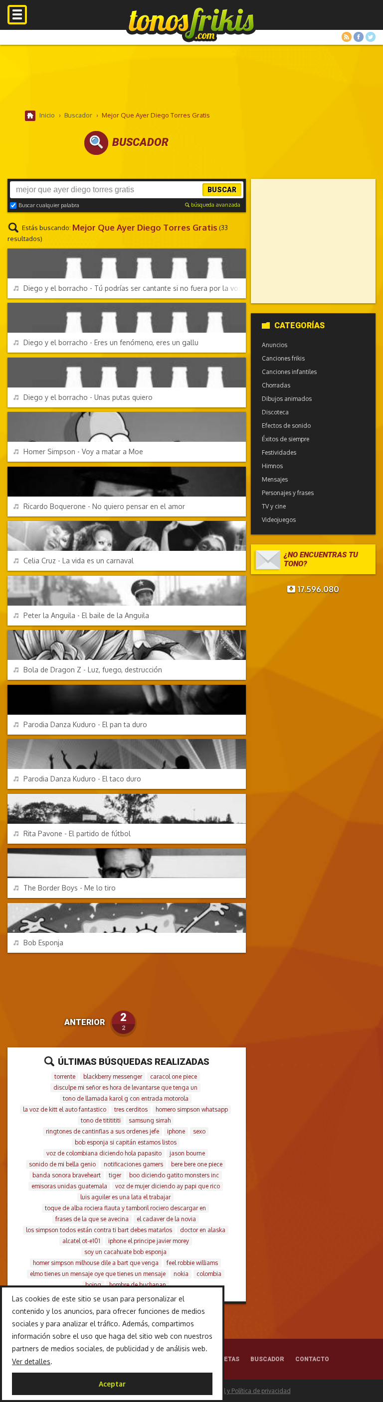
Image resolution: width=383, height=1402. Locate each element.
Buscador (267, 1359)
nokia (181, 1273)
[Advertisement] (191, 77)
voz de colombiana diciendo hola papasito (104, 1153)
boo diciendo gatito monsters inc (174, 1175)
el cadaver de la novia (166, 1219)
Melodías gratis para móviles (191, 23)
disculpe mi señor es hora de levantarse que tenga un (125, 1087)
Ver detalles (31, 1361)
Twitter (371, 37)
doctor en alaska (202, 1230)
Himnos (272, 466)
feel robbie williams (192, 1263)
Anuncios (274, 345)
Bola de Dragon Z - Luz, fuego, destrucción (92, 669)
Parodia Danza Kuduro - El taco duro (82, 778)
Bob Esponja (43, 942)
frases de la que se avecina (92, 1219)
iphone (176, 1131)
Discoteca (275, 412)
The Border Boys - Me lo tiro (69, 888)
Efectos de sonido (286, 425)
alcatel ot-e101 (81, 1241)
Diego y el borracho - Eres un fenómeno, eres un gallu (110, 342)
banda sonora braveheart (66, 1175)
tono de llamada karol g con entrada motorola (126, 1098)
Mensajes (275, 479)
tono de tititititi (101, 1120)
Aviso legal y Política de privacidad (243, 1391)
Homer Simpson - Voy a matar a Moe (83, 451)
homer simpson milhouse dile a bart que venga (96, 1263)
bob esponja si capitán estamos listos (126, 1142)
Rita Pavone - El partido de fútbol (77, 833)
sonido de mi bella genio (62, 1164)
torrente (64, 1076)
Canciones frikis (283, 358)
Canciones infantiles (289, 372)
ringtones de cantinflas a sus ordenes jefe (102, 1131)
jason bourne (187, 1153)
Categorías (299, 325)
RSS (347, 37)
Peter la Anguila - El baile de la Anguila (86, 615)
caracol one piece (173, 1076)
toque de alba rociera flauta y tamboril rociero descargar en (125, 1208)
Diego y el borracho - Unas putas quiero (88, 397)
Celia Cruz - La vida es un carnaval (78, 560)
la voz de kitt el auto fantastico (64, 1109)
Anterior (84, 1022)
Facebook (359, 37)
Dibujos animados (287, 398)
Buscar (221, 190)
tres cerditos (131, 1109)
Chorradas (276, 385)
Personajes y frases (288, 493)
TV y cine (274, 506)
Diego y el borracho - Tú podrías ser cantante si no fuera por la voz (132, 288)
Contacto (312, 1359)
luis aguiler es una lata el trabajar (125, 1197)
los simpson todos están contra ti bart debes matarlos (99, 1230)
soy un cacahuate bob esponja (125, 1252)
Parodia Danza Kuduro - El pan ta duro (85, 724)
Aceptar (112, 1384)
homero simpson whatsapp (192, 1109)
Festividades (279, 452)
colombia (208, 1273)
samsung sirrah (150, 1120)
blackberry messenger (112, 1076)
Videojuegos (279, 519)
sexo (199, 1131)
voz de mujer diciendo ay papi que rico (167, 1186)
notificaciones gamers (133, 1164)
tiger (115, 1175)
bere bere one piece (196, 1164)
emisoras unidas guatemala (69, 1186)
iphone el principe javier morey (148, 1241)
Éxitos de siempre (285, 439)
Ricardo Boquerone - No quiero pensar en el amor (104, 506)
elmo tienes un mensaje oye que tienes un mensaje (98, 1273)
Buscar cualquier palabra (48, 205)
